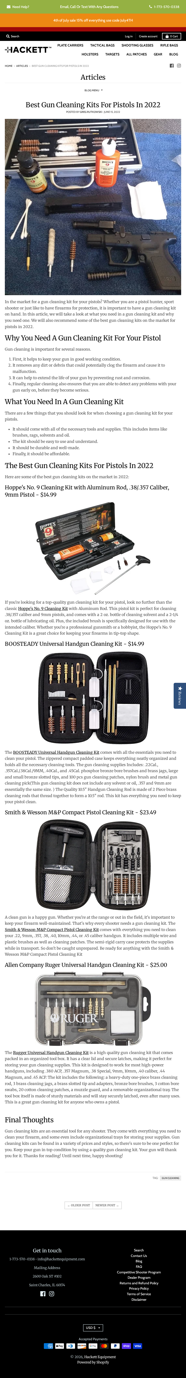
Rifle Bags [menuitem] (169, 45)
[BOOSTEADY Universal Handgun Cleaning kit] (93, 698)
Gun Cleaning (170, 1178)
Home (8, 66)
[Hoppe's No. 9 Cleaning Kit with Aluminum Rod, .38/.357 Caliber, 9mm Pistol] (93, 548)
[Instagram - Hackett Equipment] (179, 65)
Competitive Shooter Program (139, 1272)
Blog (139, 1261)
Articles (22, 66)
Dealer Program (139, 1277)
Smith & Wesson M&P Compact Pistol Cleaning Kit (52, 929)
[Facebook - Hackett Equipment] (172, 65)
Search (139, 1250)
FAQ (139, 1266)
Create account (148, 36)
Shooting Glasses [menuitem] (137, 45)
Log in (129, 36)
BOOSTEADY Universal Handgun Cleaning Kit (56, 752)
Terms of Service (139, 1294)
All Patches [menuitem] (136, 54)
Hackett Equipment (100, 1357)
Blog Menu (92, 90)
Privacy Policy (139, 1288)
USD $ (90, 1328)
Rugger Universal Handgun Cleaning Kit (51, 1052)
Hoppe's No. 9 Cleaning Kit (43, 608)
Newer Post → (107, 1205)
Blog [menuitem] (173, 54)
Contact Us (139, 1256)
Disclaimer (139, 1299)
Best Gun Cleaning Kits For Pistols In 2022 (93, 104)
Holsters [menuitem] (90, 54)
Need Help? (20, 7)
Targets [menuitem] (112, 54)
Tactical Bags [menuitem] (102, 45)
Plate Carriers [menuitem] (70, 45)
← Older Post (78, 1205)
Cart (174, 36)
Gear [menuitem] (158, 54)
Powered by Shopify (93, 1362)
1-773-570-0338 (166, 7)
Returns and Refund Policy (139, 1283)
